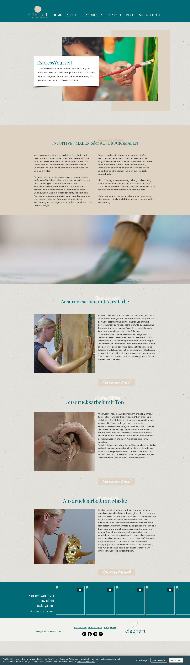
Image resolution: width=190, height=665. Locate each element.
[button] (116, 382)
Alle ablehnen (159, 660)
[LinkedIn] (84, 634)
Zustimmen (176, 660)
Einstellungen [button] (142, 660)
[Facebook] (90, 634)
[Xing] (101, 634)
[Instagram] (95, 634)
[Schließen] (186, 660)
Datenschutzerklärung (86, 661)
